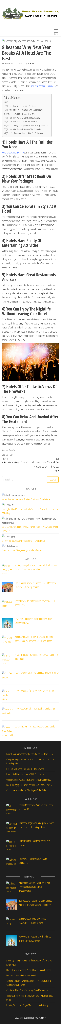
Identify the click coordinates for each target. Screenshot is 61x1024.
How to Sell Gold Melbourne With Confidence (25, 774)
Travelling (12, 450)
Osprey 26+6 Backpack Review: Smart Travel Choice (23, 540)
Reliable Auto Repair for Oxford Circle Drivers (25, 768)
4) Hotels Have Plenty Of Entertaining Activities (22, 117)
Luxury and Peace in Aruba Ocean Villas (22, 975)
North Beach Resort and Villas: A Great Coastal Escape (28, 970)
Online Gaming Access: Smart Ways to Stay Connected (28, 779)
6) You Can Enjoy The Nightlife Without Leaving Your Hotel (27, 125)
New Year (9, 454)
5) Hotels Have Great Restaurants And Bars (21, 121)
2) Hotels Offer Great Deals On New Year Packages (24, 109)
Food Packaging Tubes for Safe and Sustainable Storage (29, 785)
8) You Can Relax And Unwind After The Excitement (24, 133)
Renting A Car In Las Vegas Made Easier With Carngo (27, 1005)
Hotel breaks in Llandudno (13, 152)
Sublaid (31, 63)
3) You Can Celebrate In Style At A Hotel (20, 113)
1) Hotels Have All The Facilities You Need (20, 106)
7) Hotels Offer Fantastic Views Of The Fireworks (23, 129)
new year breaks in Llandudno (43, 86)
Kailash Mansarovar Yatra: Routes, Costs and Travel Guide (26, 499)
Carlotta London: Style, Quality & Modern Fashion (22, 550)
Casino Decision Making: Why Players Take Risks (26, 790)
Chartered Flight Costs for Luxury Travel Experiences (28, 990)
